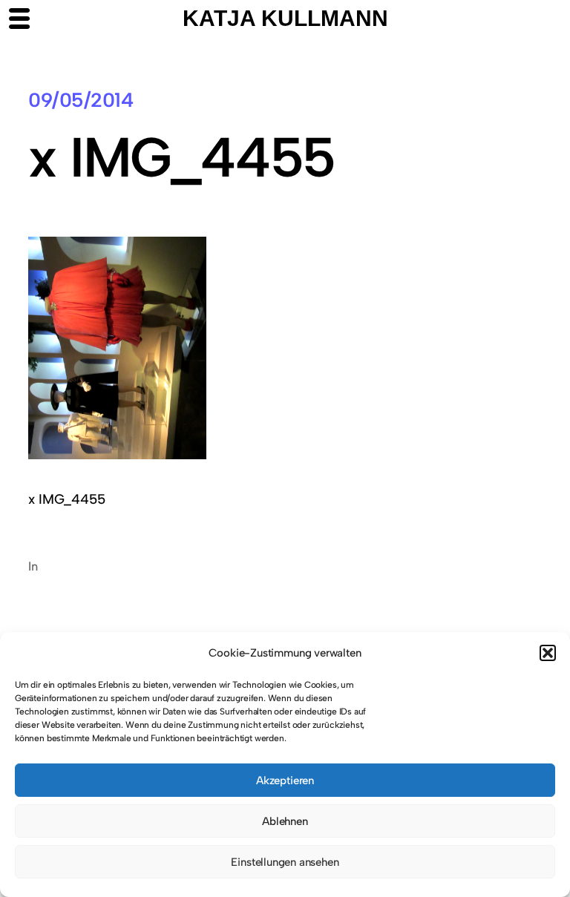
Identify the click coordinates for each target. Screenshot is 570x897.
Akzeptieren (285, 780)
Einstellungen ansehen (284, 862)
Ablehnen (285, 821)
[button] (547, 652)
